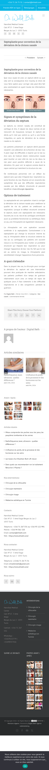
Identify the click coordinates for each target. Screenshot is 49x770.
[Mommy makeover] (17, 406)
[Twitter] (18, 33)
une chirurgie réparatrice (23, 189)
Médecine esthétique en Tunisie (18, 500)
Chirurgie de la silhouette (15, 483)
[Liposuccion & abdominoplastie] (8, 415)
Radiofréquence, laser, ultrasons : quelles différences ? (13, 377)
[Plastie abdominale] (30, 697)
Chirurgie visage (12, 494)
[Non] (45, 760)
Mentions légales (13, 723)
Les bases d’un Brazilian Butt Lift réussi (21, 459)
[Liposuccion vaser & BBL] (27, 406)
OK (25, 766)
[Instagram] (9, 33)
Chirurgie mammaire (13, 489)
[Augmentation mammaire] (8, 406)
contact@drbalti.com (32, 2)
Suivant (40, 57)
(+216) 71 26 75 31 (21, 561)
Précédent (31, 57)
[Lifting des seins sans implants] (37, 406)
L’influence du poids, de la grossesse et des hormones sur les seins (35, 379)
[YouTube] (14, 33)
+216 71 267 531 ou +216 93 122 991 (29, 527)
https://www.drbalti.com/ (18, 536)
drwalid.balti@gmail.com (19, 564)
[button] (6, 372)
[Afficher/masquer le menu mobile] (43, 15)
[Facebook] (5, 33)
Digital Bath (11, 294)
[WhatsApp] (23, 33)
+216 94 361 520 (18, 530)
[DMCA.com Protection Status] (37, 721)
